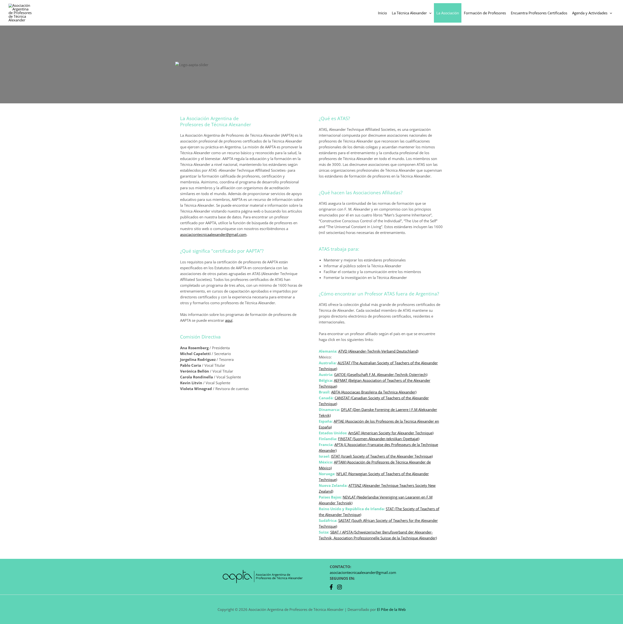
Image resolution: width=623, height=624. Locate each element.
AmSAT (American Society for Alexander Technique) (390, 432)
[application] (429, 13)
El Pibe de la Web (391, 609)
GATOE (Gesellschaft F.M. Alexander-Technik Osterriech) (380, 374)
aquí (228, 320)
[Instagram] (339, 587)
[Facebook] (331, 587)
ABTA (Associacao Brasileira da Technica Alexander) (373, 392)
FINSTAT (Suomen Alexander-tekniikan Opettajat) (378, 438)
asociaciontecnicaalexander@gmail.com (213, 234)
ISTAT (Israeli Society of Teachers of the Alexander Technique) (382, 456)
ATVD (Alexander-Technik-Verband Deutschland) (378, 351)
